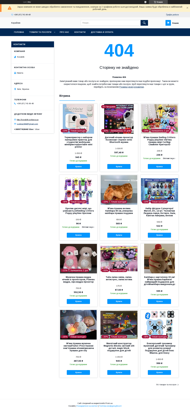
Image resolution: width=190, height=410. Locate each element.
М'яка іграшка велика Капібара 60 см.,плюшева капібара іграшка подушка (119, 210)
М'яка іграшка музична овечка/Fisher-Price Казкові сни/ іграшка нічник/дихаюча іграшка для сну (78, 347)
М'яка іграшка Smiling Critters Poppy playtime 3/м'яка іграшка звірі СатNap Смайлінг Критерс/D (159, 141)
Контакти (80, 32)
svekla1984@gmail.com (27, 124)
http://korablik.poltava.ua (27, 120)
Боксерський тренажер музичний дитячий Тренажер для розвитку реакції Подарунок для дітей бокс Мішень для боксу (159, 348)
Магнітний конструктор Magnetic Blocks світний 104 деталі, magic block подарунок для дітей (119, 347)
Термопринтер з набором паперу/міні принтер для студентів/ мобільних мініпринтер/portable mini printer (78, 142)
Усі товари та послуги (166, 384)
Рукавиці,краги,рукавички (131, 87)
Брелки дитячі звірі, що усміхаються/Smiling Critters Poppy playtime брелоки (78, 210)
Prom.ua (109, 403)
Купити (78, 167)
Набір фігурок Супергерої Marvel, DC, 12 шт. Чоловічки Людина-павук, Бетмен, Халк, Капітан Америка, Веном (159, 212)
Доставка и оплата (102, 32)
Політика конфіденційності (110, 406)
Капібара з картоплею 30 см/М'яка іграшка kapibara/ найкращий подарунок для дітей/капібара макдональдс (159, 280)
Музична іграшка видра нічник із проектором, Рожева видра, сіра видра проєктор (78, 279)
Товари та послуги (40, 32)
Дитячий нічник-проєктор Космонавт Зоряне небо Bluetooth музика (119, 139)
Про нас (64, 32)
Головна (19, 32)
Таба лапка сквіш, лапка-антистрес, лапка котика (119, 278)
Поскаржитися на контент (87, 406)
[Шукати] (144, 23)
